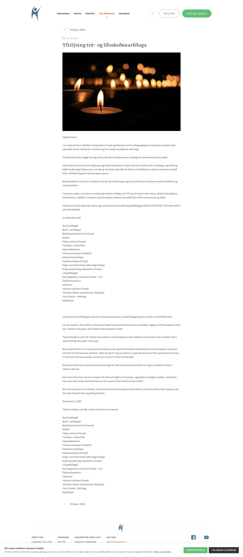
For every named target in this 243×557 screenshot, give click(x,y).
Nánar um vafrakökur (162, 552)
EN (152, 13)
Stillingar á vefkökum (224, 550)
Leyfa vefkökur (195, 550)
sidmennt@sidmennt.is (117, 541)
